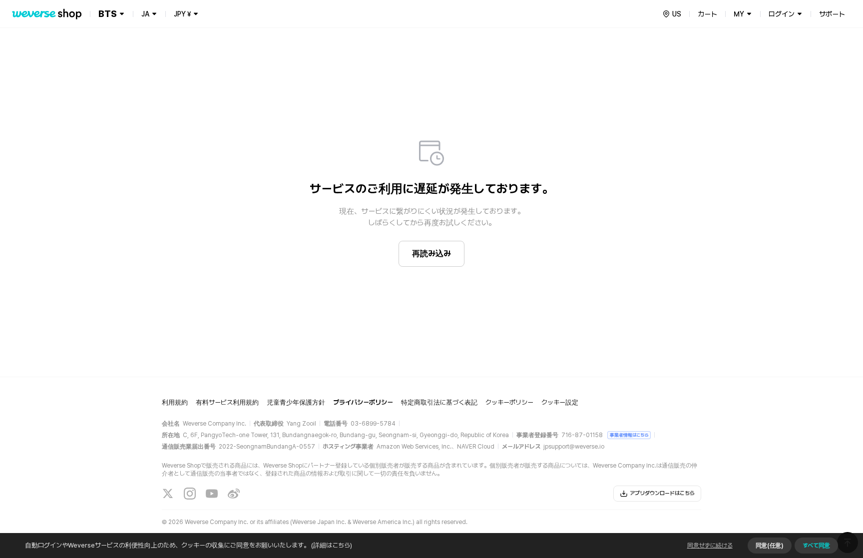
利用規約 (175, 402)
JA (145, 14)
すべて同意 (816, 545)
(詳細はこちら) (331, 545)
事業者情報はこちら (629, 435)
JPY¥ (182, 14)
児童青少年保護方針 (296, 402)
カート (707, 14)
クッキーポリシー (509, 402)
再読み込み (431, 253)
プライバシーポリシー (363, 402)
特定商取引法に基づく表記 (439, 402)
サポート (832, 14)
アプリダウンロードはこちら (662, 493)
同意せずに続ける (710, 545)
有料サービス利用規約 (227, 402)
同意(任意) (770, 545)
